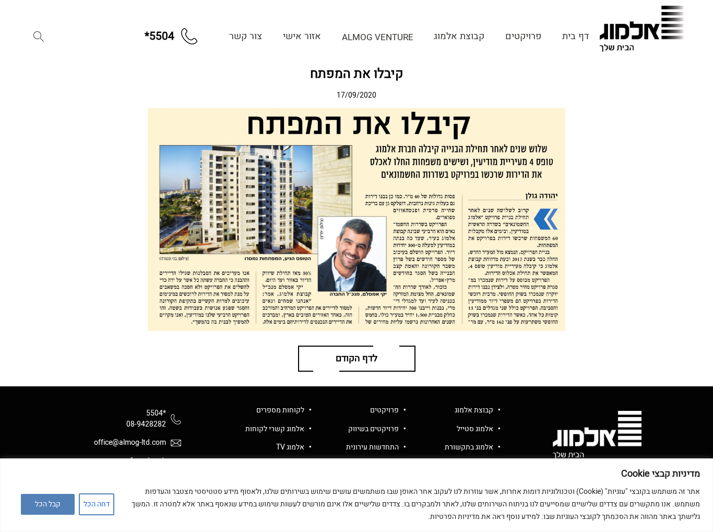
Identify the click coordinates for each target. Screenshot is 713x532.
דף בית (575, 36)
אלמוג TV (290, 447)
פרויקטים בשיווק (373, 428)
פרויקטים (523, 36)
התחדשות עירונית (372, 447)
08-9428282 (146, 424)
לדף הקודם (356, 358)
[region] (356, 495)
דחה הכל (97, 504)
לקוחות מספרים (280, 410)
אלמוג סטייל (475, 428)
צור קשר (245, 36)
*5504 (156, 413)
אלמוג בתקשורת (469, 447)
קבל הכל (48, 504)
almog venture (377, 37)
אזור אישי (302, 36)
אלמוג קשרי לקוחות (274, 428)
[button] (38, 36)
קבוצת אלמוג (459, 36)
